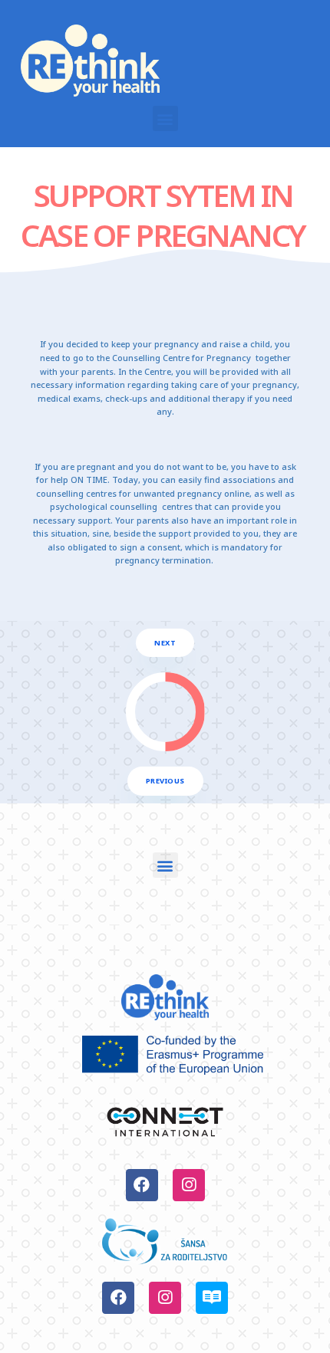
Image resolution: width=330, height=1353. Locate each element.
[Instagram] (189, 1185)
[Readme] (212, 1298)
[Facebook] (142, 1185)
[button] (165, 118)
